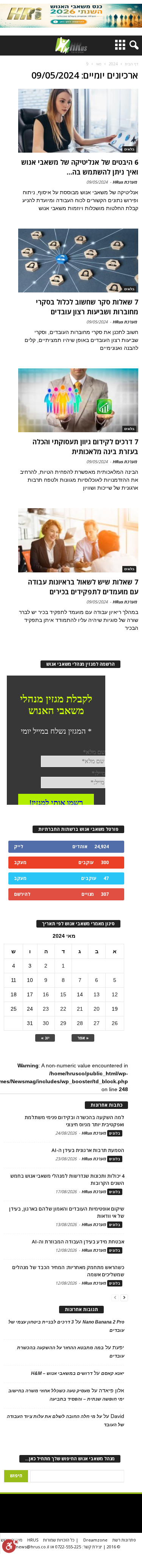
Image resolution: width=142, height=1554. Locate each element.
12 (115, 994)
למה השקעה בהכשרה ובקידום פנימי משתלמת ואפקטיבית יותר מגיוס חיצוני (74, 1121)
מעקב (20, 862)
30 (46, 1023)
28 (80, 1023)
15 (63, 994)
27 (97, 1023)
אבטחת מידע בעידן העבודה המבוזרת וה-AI (78, 1241)
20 (97, 1009)
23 (46, 1009)
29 (63, 1023)
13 (97, 994)
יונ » (45, 1038)
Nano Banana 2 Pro (103, 1322)
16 (46, 994)
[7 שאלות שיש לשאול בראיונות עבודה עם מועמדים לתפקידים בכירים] (78, 540)
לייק (18, 846)
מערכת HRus (124, 182)
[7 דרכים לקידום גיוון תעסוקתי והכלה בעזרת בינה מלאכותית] (78, 400)
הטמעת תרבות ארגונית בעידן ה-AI (87, 1150)
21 (80, 1009)
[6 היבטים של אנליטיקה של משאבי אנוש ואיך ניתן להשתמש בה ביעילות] (78, 121)
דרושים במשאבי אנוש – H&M (61, 1373)
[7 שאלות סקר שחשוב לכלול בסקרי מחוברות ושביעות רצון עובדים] (78, 260)
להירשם (22, 894)
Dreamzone (95, 1540)
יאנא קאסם (112, 1373)
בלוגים (129, 149)
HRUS (32, 1540)
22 (63, 1009)
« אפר (83, 1038)
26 (115, 1023)
